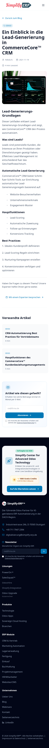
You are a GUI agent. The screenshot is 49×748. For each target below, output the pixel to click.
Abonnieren (23, 415)
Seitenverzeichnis (10, 717)
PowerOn (7, 572)
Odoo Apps (7, 615)
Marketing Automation (13, 645)
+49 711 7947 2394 (15, 529)
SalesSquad (8, 577)
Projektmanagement (12, 671)
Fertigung (7, 656)
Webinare (7, 707)
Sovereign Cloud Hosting (14, 621)
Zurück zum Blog (13, 18)
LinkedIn (9, 722)
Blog (4, 701)
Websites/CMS (9, 682)
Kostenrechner (7, 596)
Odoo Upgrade (9, 593)
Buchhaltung (8, 666)
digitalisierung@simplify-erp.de (21, 534)
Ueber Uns (7, 696)
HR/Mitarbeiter (9, 677)
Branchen (7, 626)
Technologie (8, 610)
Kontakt (6, 712)
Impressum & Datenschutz (13, 738)
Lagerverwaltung (10, 651)
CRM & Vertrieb (9, 640)
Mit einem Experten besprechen (24, 297)
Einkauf (6, 661)
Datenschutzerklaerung (25, 423)
